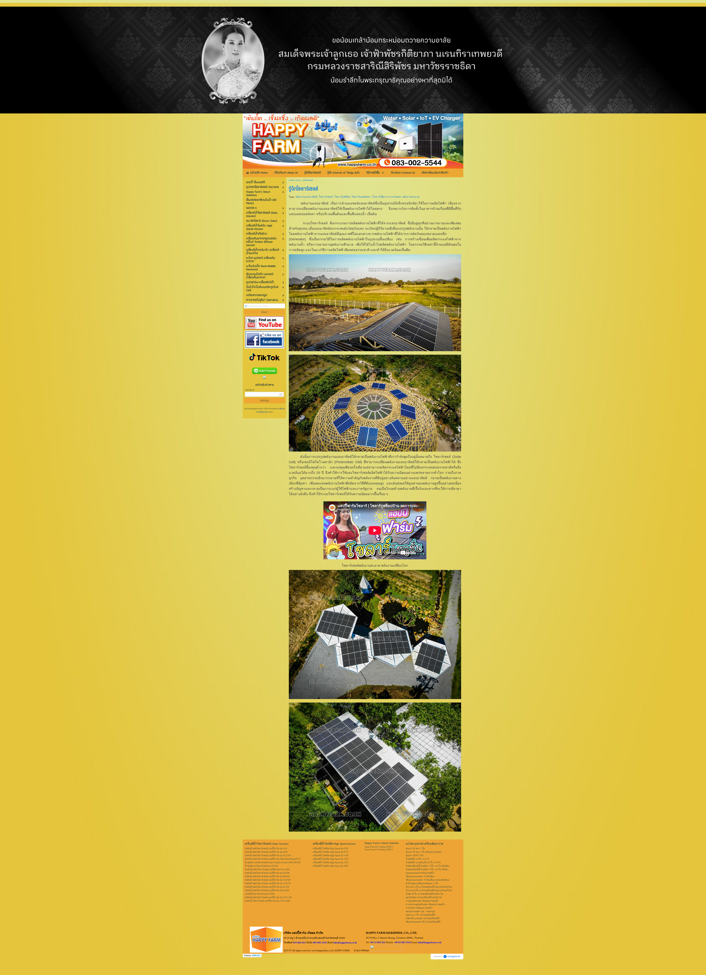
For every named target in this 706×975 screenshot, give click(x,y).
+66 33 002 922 (377, 942)
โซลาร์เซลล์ (326, 196)
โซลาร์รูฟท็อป (342, 196)
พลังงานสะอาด (410, 196)
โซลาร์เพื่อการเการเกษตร (386, 196)
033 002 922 (299, 942)
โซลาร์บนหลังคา (361, 196)
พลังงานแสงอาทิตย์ (306, 196)
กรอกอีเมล (249, 390)
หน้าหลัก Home (294, 180)
